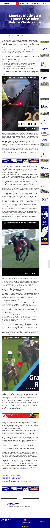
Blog (20, 0)
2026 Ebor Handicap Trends (44, 168)
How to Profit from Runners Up (44, 49)
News (28, 0)
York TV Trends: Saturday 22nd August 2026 (44, 199)
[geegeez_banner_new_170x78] (6, 3)
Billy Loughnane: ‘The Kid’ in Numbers (44, 121)
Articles (16, 0)
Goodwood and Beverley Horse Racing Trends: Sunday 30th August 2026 (44, 153)
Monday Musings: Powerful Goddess (11, 475)
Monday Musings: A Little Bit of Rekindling (12, 480)
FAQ (13, 0)
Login (42, 3)
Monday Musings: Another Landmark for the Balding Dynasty (17, 481)
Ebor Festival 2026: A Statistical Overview (43, 92)
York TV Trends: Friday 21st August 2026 (44, 184)
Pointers (24, 0)
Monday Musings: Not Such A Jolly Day (11, 477)
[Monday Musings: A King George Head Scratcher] (1, 264)
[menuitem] (17, 3)
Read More (42, 51)
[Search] (46, 3)
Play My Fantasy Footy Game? (44, 78)
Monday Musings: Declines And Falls (11, 478)
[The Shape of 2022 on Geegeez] (49, 264)
